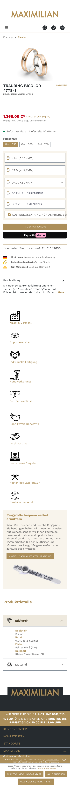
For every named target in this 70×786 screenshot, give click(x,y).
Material (21, 664)
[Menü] (6, 27)
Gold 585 (27, 144)
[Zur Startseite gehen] (35, 19)
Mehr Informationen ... (48, 768)
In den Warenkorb (35, 226)
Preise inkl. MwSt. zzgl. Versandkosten (24, 120)
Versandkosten (52, 760)
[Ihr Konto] (53, 27)
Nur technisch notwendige (24, 774)
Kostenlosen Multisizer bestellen (30, 556)
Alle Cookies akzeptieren (36, 781)
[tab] (34, 286)
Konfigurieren (56, 774)
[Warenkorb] (62, 27)
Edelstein (21, 620)
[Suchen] (44, 27)
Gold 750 (43, 144)
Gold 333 (10, 144)
